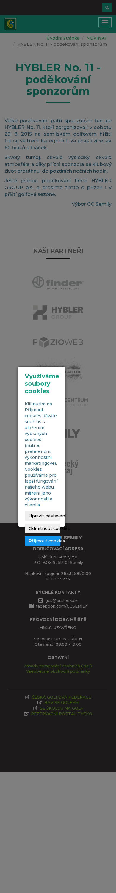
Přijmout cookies (44, 541)
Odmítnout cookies (44, 528)
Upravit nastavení (44, 516)
